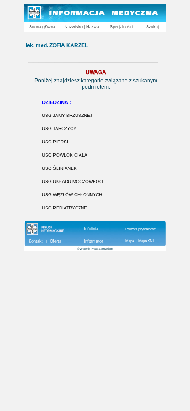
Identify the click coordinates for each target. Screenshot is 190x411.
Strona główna (42, 27)
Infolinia (91, 229)
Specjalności (121, 27)
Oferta (55, 241)
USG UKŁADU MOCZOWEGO (72, 181)
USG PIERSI (55, 141)
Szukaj (152, 27)
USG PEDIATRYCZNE (64, 208)
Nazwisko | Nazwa (82, 27)
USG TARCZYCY (59, 128)
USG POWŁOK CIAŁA (64, 155)
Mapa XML (146, 241)
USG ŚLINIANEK (59, 168)
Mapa (129, 241)
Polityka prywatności (140, 229)
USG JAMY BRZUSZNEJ (67, 115)
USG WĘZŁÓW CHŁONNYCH (72, 194)
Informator (93, 241)
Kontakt (36, 241)
